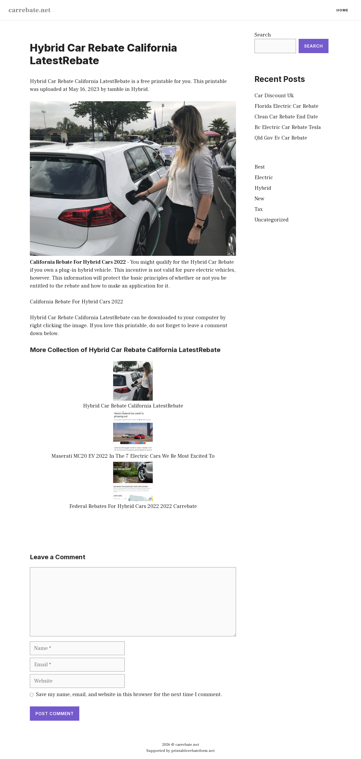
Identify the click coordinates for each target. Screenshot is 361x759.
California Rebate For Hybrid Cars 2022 (78, 262)
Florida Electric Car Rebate (286, 106)
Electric (263, 177)
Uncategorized (271, 219)
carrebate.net (29, 10)
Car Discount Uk (274, 95)
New (259, 198)
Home (342, 10)
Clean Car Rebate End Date (286, 116)
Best (259, 167)
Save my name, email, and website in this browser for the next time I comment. (129, 694)
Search (262, 34)
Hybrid (139, 89)
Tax (258, 209)
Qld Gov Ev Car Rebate (280, 138)
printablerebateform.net (193, 750)
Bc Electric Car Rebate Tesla (287, 127)
